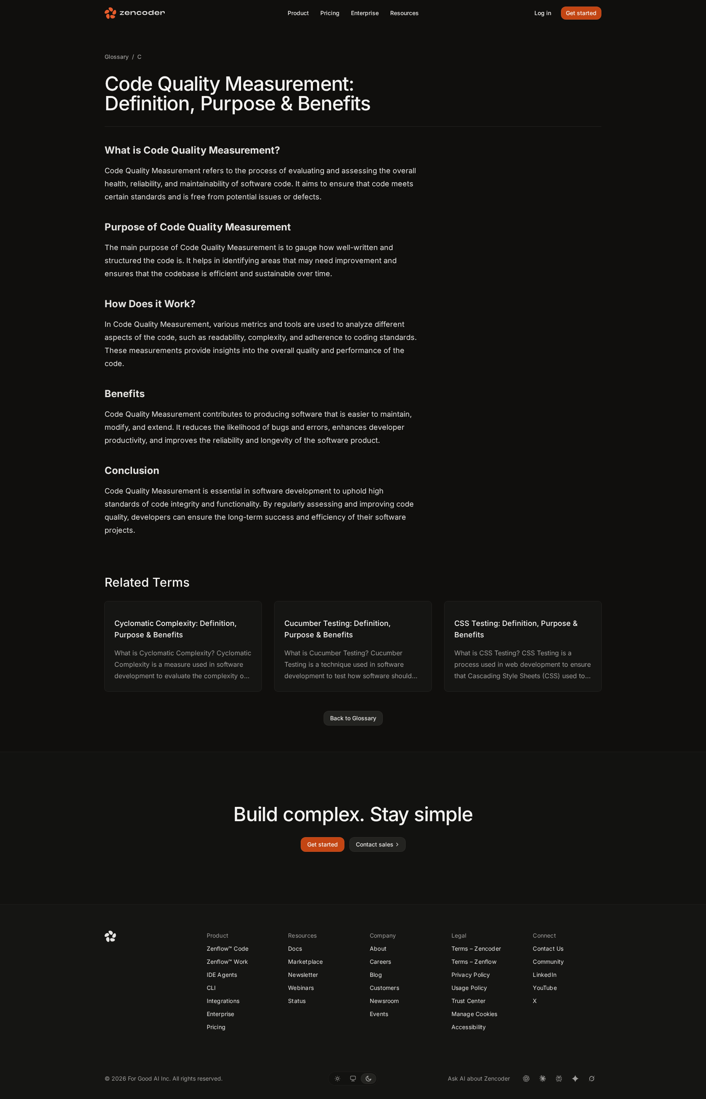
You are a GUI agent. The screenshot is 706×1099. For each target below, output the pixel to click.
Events (379, 1013)
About (378, 948)
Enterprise (365, 12)
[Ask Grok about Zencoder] (591, 1078)
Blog (376, 974)
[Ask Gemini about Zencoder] (575, 1078)
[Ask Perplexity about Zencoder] (559, 1078)
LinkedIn (544, 974)
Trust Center (468, 1000)
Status (297, 1000)
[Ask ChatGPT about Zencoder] (526, 1078)
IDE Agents (222, 974)
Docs (295, 948)
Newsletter (303, 974)
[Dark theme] (368, 1078)
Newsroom (384, 1000)
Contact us (548, 948)
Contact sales (374, 844)
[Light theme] (337, 1078)
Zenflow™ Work (227, 961)
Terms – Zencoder (476, 948)
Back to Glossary (353, 718)
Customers (384, 987)
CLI (211, 987)
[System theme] (353, 1078)
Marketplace (305, 961)
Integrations (223, 1000)
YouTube (544, 987)
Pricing (330, 12)
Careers (380, 961)
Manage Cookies (474, 1013)
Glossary (117, 56)
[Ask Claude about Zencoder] (542, 1078)
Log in (542, 12)
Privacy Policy (470, 974)
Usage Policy (469, 987)
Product (298, 12)
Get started (581, 12)
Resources (404, 12)
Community (548, 961)
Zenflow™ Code (228, 948)
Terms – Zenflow (473, 961)
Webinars (301, 987)
